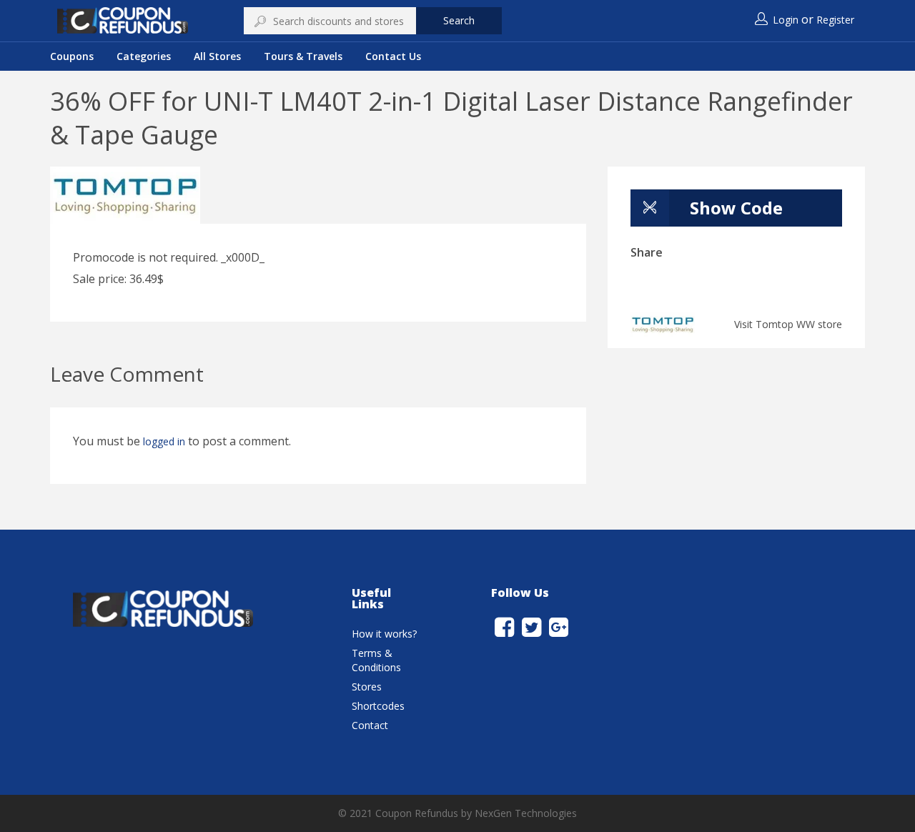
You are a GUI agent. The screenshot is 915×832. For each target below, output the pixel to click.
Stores (367, 686)
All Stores (217, 56)
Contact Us (393, 56)
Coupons (72, 56)
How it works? (384, 633)
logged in (164, 441)
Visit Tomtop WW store (788, 324)
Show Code (736, 207)
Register (835, 19)
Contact (370, 725)
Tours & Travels (303, 56)
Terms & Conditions (376, 660)
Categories (144, 56)
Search (459, 20)
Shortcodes (378, 706)
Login (785, 19)
